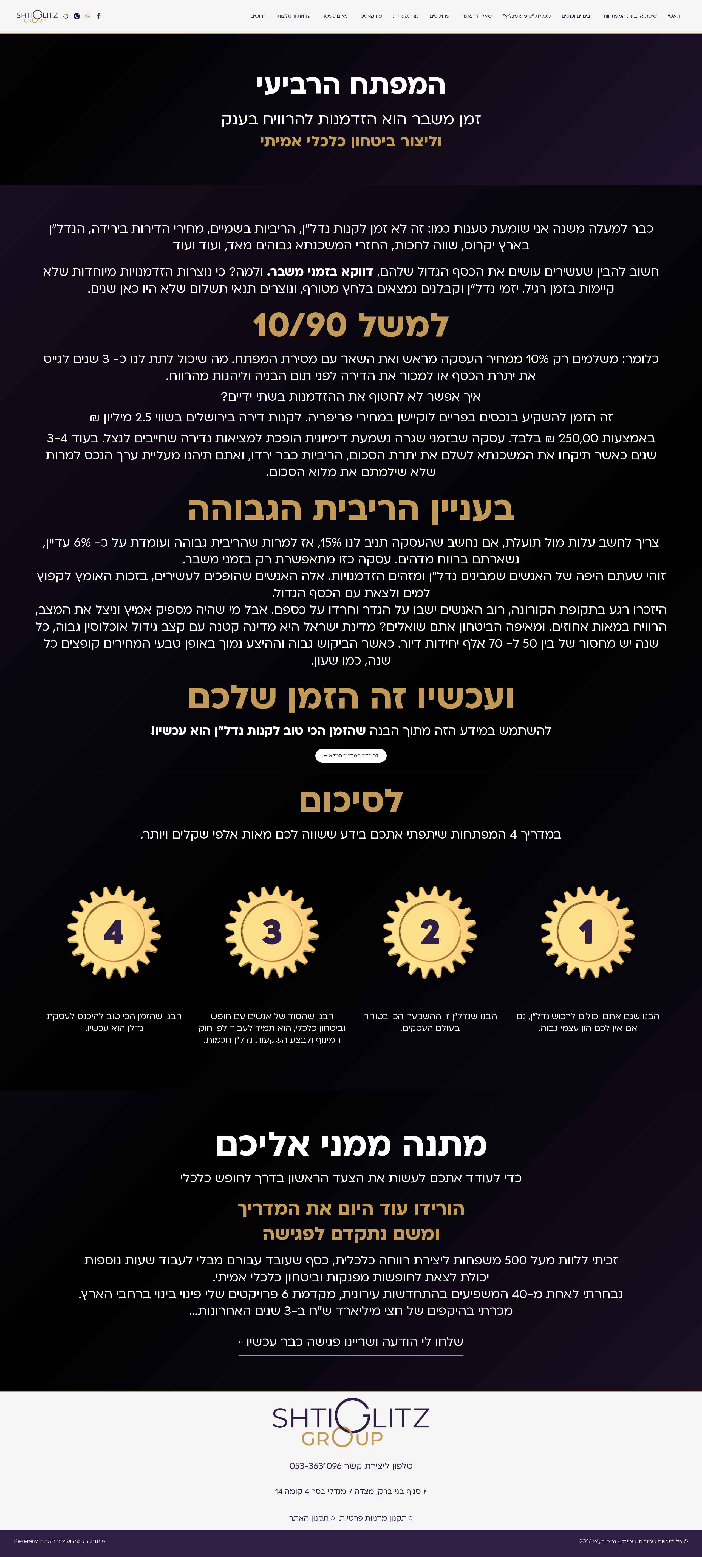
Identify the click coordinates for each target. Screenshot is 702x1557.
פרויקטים (439, 16)
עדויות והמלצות (294, 16)
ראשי (674, 16)
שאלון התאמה (476, 16)
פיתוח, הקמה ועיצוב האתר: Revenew (59, 1541)
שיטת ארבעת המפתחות (630, 16)
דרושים (258, 16)
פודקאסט (371, 16)
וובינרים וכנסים (577, 16)
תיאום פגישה (336, 16)
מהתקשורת (406, 16)
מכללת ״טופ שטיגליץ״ (527, 16)
